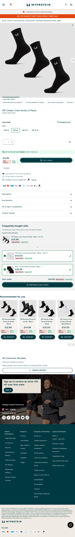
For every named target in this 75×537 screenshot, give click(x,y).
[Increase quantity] (12, 142)
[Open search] (11, 4)
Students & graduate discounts (59, 450)
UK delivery (9, 465)
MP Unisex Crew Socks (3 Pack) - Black (48, 20)
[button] (70, 525)
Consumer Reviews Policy (41, 464)
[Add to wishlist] (69, 142)
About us (37, 436)
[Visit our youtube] (23, 418)
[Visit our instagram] (4, 418)
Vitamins (23, 458)
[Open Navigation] (3, 4)
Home (4, 20)
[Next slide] (74, 324)
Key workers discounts (60, 461)
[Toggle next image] (72, 60)
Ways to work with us (41, 475)
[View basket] (71, 4)
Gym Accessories (19, 20)
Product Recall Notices (10, 478)
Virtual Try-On (64, 122)
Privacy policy (39, 453)
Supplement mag (58, 456)
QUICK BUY (10, 337)
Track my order (10, 460)
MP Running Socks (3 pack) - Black (28, 320)
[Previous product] (69, 344)
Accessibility (38, 484)
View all (33, 180)
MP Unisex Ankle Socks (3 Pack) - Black (47, 321)
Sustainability (38, 479)
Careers (37, 489)
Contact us (9, 443)
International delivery (9, 453)
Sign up (8, 390)
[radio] (6, 130)
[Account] (66, 4)
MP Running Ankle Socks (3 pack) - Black (8, 321)
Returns (8, 447)
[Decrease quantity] (5, 142)
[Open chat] (27, 418)
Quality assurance (40, 440)
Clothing (9, 20)
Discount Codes (58, 444)
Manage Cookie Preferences (13, 404)
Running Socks (30, 20)
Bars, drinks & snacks (25, 446)
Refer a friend (58, 437)
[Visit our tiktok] (13, 418)
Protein (23, 436)
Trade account (39, 470)
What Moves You (58, 465)
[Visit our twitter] (18, 418)
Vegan (22, 462)
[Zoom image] (72, 25)
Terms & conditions (41, 458)
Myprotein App (10, 438)
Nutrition (23, 453)
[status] (8, 142)
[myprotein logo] (38, 4)
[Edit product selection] (70, 256)
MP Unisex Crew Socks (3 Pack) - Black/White (66, 321)
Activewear (24, 440)
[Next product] (73, 344)
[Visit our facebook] (9, 418)
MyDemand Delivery (9, 471)
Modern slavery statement (39, 446)
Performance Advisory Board (42, 495)
